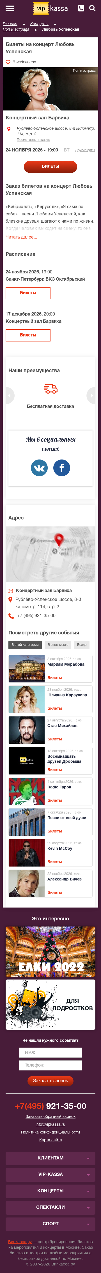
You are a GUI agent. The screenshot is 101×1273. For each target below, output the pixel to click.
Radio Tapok (59, 787)
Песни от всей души (66, 818)
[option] (50, 397)
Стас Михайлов (62, 726)
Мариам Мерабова (65, 664)
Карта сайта (50, 1140)
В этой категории (25, 644)
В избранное (24, 62)
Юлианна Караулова (67, 695)
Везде (81, 644)
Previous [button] (10, 395)
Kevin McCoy (59, 849)
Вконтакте (39, 467)
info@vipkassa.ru (50, 1125)
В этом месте (58, 644)
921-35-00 (50, 1107)
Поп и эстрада (16, 30)
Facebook (61, 467)
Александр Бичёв (64, 879)
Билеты (28, 293)
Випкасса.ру (20, 1242)
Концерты (39, 24)
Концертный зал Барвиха (37, 118)
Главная (10, 24)
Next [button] (90, 395)
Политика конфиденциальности (50, 1132)
